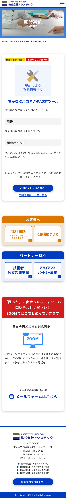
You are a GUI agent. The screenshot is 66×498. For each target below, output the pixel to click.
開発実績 (13, 41)
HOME (5, 41)
